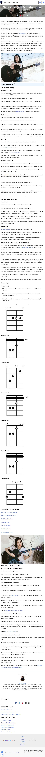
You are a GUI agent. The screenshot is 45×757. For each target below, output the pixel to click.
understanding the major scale (10, 174)
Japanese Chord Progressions (8, 722)
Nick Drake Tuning (5, 729)
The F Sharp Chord (5, 529)
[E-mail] (3, 740)
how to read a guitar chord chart (26, 247)
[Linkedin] (8, 740)
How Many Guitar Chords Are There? (14, 610)
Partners (22, 744)
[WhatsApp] (27, 15)
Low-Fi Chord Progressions (7, 727)
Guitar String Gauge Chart (7, 725)
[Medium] (14, 740)
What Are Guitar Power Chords (8, 515)
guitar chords (22, 33)
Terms (22, 743)
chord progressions (15, 152)
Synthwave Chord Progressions (8, 731)
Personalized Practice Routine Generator (11, 714)
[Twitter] (10, 740)
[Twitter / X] (25, 15)
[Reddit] (22, 15)
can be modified (15, 595)
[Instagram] (7, 740)
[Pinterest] (20, 15)
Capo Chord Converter (6, 709)
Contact (22, 737)
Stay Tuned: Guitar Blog (11, 2)
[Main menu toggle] (39, 2)
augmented (8, 147)
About (22, 736)
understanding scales (20, 111)
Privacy (22, 739)
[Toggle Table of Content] (41, 84)
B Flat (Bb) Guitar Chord (6, 532)
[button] (43, 2)
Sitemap (22, 741)
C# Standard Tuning (6, 720)
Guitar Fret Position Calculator (8, 712)
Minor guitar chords (5, 229)
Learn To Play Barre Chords (11, 631)
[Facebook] (17, 15)
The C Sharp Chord (5, 525)
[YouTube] (12, 740)
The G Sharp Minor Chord (7, 518)
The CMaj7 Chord (5, 522)
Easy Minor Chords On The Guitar (9, 512)
